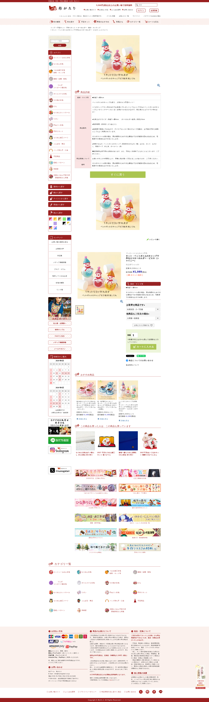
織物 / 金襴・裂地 (60, 79)
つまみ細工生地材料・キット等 (59, 71)
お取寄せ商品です (136, 305)
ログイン (141, 10)
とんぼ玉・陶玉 (59, 144)
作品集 (59, 255)
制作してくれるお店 (59, 276)
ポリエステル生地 (60, 94)
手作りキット (58, 131)
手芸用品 (57, 156)
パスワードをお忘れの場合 (152, 16)
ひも (55, 106)
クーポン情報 (111, 16)
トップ (53, 27)
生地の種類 (60, 283)
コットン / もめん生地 (62, 57)
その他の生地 (58, 100)
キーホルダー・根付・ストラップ (89, 27)
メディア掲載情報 (59, 262)
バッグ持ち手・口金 (61, 150)
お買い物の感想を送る (60, 242)
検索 (59, 45)
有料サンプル (60, 330)
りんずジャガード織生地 (60, 86)
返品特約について (132, 365)
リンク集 (59, 289)
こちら (110, 680)
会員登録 (154, 10)
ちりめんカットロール (62, 112)
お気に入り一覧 (124, 16)
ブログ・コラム (60, 269)
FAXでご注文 (60, 336)
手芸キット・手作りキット (66, 27)
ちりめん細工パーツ (61, 137)
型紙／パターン (59, 162)
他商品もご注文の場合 (138, 314)
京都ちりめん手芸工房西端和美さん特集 (62, 176)
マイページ (136, 16)
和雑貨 (56, 169)
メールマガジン (60, 349)
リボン (56, 119)
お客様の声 (60, 249)
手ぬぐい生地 (58, 125)
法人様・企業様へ (59, 323)
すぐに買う (118, 174)
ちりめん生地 (58, 64)
